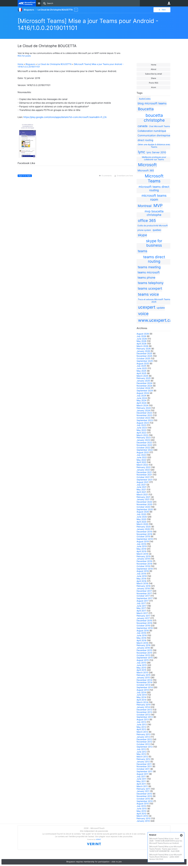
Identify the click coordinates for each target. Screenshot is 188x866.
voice (143, 313)
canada (142, 126)
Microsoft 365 (146, 170)
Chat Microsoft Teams (159, 126)
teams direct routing (154, 259)
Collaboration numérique (152, 130)
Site (39, 3)
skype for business (154, 243)
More (76, 9)
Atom (153, 87)
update (161, 307)
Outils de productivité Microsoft (152, 225)
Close (181, 835)
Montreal (144, 206)
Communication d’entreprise (154, 135)
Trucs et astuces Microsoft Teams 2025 (154, 300)
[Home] (27, 3)
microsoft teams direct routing (154, 188)
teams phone (146, 277)
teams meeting (149, 267)
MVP (158, 205)
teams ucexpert (150, 288)
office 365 (147, 220)
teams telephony (150, 283)
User (168, 3)
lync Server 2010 (156, 152)
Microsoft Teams (154, 178)
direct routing (145, 140)
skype (142, 235)
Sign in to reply (25, 175)
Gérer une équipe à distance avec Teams (154, 145)
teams (142, 251)
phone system (144, 230)
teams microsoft (149, 272)
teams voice (148, 294)
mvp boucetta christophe (154, 213)
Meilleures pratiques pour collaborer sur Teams (154, 158)
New (164, 10)
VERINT (98, 839)
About (153, 69)
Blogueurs (30, 64)
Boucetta (146, 109)
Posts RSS (153, 83)
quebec (157, 229)
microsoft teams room (154, 197)
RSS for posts (24, 55)
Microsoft (147, 164)
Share (153, 78)
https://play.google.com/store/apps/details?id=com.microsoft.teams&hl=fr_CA (64, 117)
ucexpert (146, 307)
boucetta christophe (154, 118)
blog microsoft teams (152, 103)
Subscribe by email (153, 74)
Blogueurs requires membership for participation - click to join (94, 862)
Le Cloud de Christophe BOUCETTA (54, 64)
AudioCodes (145, 98)
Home (153, 65)
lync (141, 152)
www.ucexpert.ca (155, 320)
